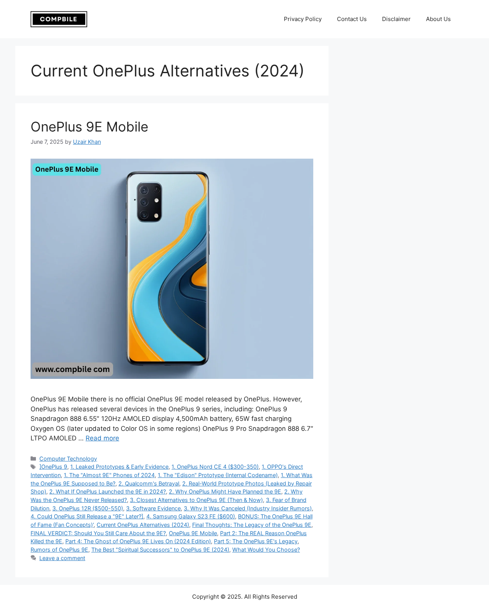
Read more (102, 438)
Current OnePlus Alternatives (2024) (143, 524)
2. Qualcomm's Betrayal (148, 483)
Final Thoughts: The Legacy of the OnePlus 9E (251, 524)
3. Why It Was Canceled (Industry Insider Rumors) (248, 508)
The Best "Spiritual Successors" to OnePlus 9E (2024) (160, 549)
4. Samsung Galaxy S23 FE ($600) (190, 516)
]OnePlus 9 (53, 466)
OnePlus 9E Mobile (89, 127)
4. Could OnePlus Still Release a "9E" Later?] (87, 516)
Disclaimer (396, 19)
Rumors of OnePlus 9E (59, 549)
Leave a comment (62, 558)
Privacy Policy (303, 19)
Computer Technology (68, 458)
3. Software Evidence (153, 508)
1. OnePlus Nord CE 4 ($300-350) (215, 466)
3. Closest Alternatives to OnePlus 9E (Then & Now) (196, 500)
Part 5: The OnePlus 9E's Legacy (256, 541)
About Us (438, 19)
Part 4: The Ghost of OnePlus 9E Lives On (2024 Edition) (138, 541)
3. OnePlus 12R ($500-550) (87, 508)
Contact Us (352, 19)
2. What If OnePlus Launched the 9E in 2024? (107, 491)
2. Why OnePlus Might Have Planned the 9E (225, 491)
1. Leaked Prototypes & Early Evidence (119, 466)
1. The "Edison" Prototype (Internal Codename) (218, 475)
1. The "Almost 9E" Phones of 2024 (109, 475)
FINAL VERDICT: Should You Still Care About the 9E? (98, 533)
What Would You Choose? (266, 549)
